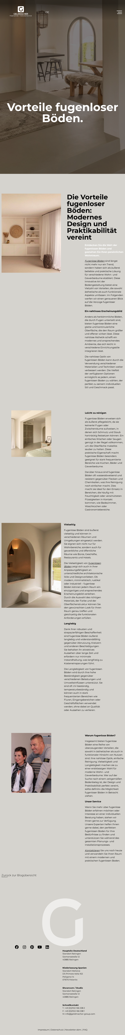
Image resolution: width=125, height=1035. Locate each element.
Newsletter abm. (73, 1029)
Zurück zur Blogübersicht (19, 875)
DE (47, 12)
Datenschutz (57, 1029)
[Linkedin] (47, 947)
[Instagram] (24, 947)
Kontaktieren (92, 850)
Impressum (43, 1029)
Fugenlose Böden (95, 260)
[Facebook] (17, 947)
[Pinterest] (32, 947)
